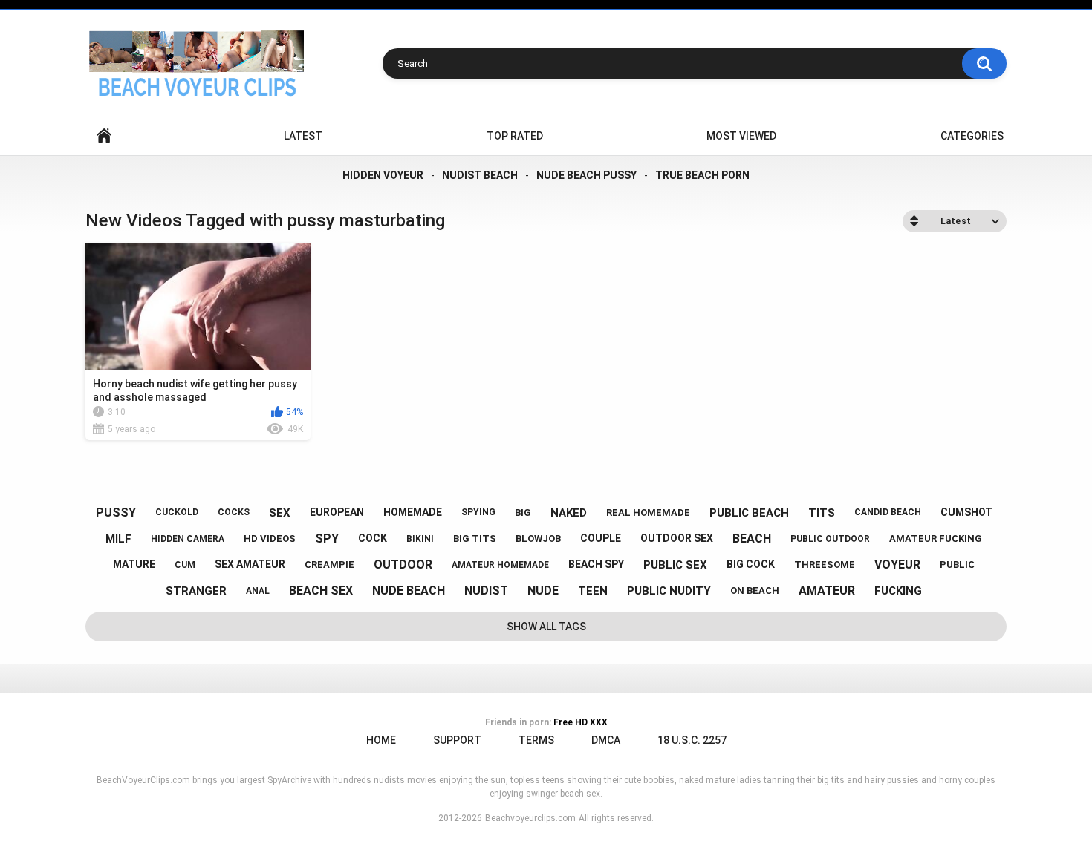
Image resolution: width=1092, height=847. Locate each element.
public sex (675, 565)
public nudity (669, 591)
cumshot (966, 512)
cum (185, 565)
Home (104, 136)
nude (543, 590)
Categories (972, 136)
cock (372, 538)
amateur (827, 590)
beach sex (321, 590)
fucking (898, 591)
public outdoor (830, 539)
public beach (749, 513)
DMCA (605, 740)
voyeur (897, 564)
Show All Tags (546, 626)
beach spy (596, 564)
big (523, 512)
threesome (824, 564)
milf (118, 539)
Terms (536, 740)
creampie (329, 564)
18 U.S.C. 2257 (692, 740)
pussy (116, 513)
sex (279, 513)
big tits (474, 538)
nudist (486, 590)
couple (600, 538)
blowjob (538, 538)
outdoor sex (676, 538)
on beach (754, 590)
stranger (196, 591)
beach (751, 539)
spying (478, 512)
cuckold (176, 512)
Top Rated (515, 136)
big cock (751, 564)
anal (258, 591)
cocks (234, 512)
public (957, 564)
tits (821, 513)
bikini (420, 539)
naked (568, 513)
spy (327, 539)
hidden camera (187, 539)
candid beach (887, 512)
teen (593, 591)
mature (134, 564)
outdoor (403, 564)
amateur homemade (500, 565)
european (337, 512)
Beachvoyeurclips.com (530, 818)
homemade (412, 512)
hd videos (270, 538)
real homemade (648, 512)
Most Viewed (741, 136)
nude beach (408, 590)
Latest (303, 136)
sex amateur (250, 564)
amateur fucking (935, 538)
